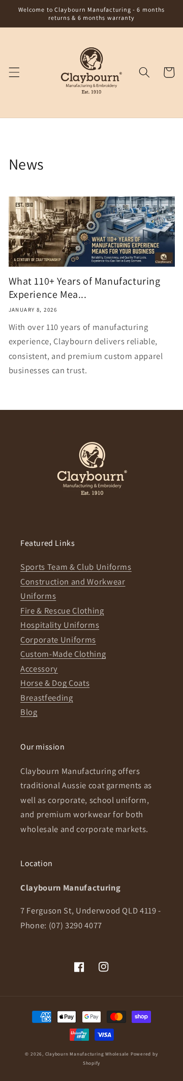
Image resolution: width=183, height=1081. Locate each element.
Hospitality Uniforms (59, 624)
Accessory (39, 668)
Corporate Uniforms (58, 639)
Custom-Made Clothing (63, 653)
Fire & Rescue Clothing (62, 610)
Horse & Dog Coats (54, 682)
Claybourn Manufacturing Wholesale (87, 1054)
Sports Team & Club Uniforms (76, 566)
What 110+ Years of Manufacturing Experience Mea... (85, 287)
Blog (29, 711)
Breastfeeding (46, 697)
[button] (14, 72)
